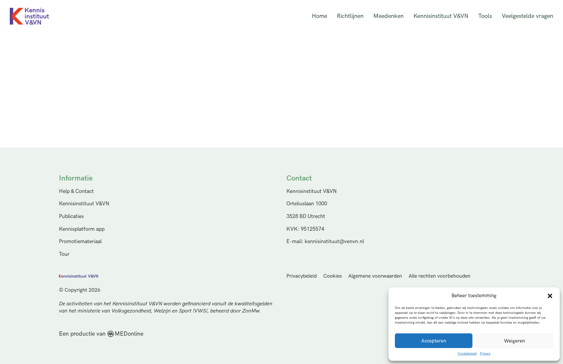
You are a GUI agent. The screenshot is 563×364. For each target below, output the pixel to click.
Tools (485, 16)
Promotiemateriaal (80, 241)
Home (319, 16)
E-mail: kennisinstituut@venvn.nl (325, 241)
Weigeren (514, 341)
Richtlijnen (350, 16)
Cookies (332, 276)
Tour (64, 254)
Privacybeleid (301, 276)
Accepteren (433, 341)
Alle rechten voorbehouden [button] (439, 276)
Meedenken (388, 16)
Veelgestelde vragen (527, 16)
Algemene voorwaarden (375, 276)
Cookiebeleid (467, 354)
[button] (550, 296)
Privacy (485, 354)
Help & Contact (76, 191)
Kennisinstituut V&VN (441, 16)
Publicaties (71, 216)
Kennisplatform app (82, 229)
